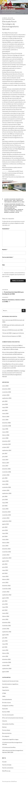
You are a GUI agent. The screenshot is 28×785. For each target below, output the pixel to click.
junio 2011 (5, 641)
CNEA (14, 200)
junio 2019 (5, 404)
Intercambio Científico (8, 724)
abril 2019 (4, 410)
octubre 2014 (5, 518)
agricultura (8, 205)
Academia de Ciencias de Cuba (10, 681)
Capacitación (5, 690)
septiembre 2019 (6, 398)
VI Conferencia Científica (8, 747)
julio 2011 (4, 638)
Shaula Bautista (6, 364)
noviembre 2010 (6, 662)
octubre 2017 (5, 447)
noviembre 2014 (6, 515)
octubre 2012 (5, 591)
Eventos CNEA (6, 711)
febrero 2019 (5, 416)
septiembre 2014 (6, 521)
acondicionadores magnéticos (14, 204)
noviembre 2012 (6, 588)
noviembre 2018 (6, 426)
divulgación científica (7, 705)
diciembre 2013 (6, 548)
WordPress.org (6, 771)
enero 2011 (5, 656)
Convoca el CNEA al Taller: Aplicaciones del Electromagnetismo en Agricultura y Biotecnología (13, 347)
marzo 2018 (5, 432)
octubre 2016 (5, 475)
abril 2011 (4, 647)
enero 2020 (5, 386)
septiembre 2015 (6, 493)
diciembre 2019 (6, 389)
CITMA (4, 693)
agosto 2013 (5, 561)
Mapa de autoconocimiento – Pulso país (12, 357)
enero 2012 (5, 619)
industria (19, 210)
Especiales (5, 708)
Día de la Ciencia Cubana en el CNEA (11, 336)
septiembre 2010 (6, 668)
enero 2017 (5, 465)
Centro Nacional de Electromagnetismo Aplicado (13, 5)
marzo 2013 (5, 576)
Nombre (4, 249)
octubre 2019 (5, 395)
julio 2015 (4, 496)
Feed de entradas (6, 765)
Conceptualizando (7, 699)
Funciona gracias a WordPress (9, 781)
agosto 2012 (5, 598)
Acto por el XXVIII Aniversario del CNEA (12, 330)
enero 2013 (5, 582)
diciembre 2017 (6, 441)
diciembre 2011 (6, 622)
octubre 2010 (5, 665)
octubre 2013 (5, 555)
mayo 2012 (5, 607)
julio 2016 (4, 478)
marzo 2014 (5, 539)
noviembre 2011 (6, 625)
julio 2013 (4, 564)
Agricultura (8, 200)
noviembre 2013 (6, 551)
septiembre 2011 (6, 631)
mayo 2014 (5, 533)
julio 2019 (4, 401)
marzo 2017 (5, 459)
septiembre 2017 (6, 450)
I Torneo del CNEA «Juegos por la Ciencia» (13, 333)
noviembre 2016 (6, 472)
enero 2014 (5, 545)
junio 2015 (5, 499)
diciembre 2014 (6, 512)
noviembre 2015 (6, 487)
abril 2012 (4, 610)
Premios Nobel (6, 730)
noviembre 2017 (6, 444)
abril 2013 (4, 573)
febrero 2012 (5, 616)
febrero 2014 (5, 542)
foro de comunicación (8, 715)
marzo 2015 (5, 509)
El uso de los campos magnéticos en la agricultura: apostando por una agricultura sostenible (13, 366)
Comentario (6, 228)
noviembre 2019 (6, 392)
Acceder (4, 761)
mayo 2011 (5, 644)
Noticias (4, 727)
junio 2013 (5, 567)
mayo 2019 (5, 407)
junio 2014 (5, 530)
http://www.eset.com (7, 180)
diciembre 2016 (6, 469)
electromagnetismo (8, 19)
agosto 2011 (5, 634)
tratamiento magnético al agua (14, 201)
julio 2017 (4, 453)
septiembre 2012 (6, 595)
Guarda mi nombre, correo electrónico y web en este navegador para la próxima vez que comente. (13, 274)
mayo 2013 (5, 570)
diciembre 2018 (6, 422)
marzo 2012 (5, 613)
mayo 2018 (5, 429)
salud (17, 212)
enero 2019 (5, 419)
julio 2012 (4, 601)
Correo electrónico (7, 257)
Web (3, 265)
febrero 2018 (5, 435)
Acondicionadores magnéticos (14, 199)
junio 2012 (5, 604)
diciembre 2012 (6, 585)
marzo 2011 (5, 650)
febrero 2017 (5, 462)
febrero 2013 (5, 579)
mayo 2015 (5, 502)
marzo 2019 (5, 413)
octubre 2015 (5, 490)
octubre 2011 (5, 628)
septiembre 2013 (6, 558)
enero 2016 (5, 484)
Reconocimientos (6, 733)
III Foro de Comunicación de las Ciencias (12, 718)
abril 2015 (4, 505)
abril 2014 (4, 536)
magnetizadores (9, 212)
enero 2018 (5, 438)
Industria (20, 200)
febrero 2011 (5, 653)
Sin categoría (5, 736)
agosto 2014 (5, 524)
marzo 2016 (5, 481)
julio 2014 (4, 527)
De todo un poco (6, 702)
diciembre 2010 (6, 659)
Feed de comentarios (7, 768)
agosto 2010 (5, 671)
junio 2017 (5, 456)
